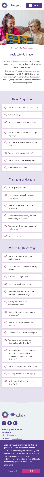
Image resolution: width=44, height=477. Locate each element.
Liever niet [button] (12, 471)
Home (13, 48)
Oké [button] (31, 471)
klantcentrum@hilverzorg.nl (14, 77)
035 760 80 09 (17, 439)
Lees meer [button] (8, 465)
